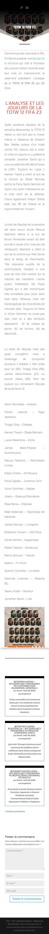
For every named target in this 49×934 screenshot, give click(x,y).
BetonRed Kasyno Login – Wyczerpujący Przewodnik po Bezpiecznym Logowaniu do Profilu (24, 774)
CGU (8, 921)
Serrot (19, 691)
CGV (13, 921)
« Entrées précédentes (15, 811)
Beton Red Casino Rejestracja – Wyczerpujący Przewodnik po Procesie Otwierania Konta (24, 729)
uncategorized (24, 694)
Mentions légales (24, 921)
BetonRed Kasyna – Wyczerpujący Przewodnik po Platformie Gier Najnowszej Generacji (24, 684)
